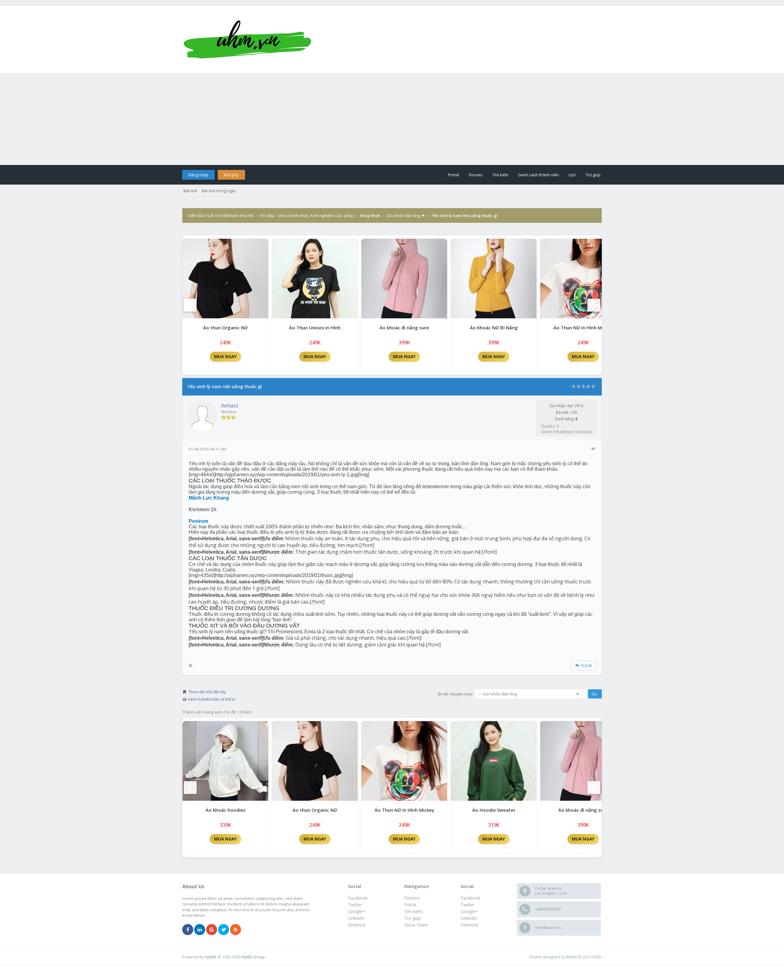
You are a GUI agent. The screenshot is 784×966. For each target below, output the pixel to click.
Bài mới (190, 190)
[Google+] (211, 930)
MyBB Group (253, 957)
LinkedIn (469, 918)
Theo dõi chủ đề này (207, 692)
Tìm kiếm (500, 175)
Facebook (470, 898)
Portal (453, 175)
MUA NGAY (225, 356)
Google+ (469, 911)
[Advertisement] (392, 119)
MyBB (210, 957)
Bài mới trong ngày (219, 190)
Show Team (416, 925)
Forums (476, 175)
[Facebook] (187, 930)
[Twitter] (223, 930)
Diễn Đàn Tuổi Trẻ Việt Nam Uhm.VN (220, 215)
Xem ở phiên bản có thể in (212, 699)
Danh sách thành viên (538, 175)
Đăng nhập (198, 175)
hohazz (229, 405)
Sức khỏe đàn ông (403, 215)
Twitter (468, 905)
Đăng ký (231, 175)
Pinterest (469, 925)
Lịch (572, 175)
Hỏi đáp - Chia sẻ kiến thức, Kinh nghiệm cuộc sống (306, 215)
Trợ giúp (593, 175)
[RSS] (235, 930)
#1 (593, 448)
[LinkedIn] (199, 930)
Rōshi (572, 957)
